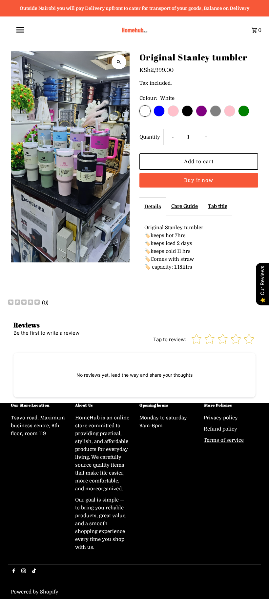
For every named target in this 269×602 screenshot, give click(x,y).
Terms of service (224, 440)
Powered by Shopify (34, 592)
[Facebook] (13, 571)
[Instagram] (23, 571)
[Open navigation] (62, 30)
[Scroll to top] (255, 584)
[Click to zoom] (119, 62)
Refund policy (220, 429)
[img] (24, 303)
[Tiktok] (33, 571)
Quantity (149, 137)
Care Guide (184, 206)
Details (152, 207)
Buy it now (198, 180)
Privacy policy (221, 418)
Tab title (217, 206)
